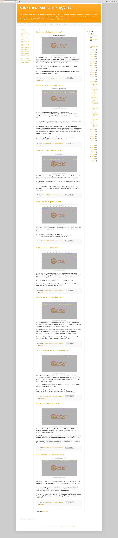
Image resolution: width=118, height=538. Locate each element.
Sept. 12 (93, 136)
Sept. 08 (93, 145)
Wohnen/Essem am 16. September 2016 (53, 350)
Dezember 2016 (93, 36)
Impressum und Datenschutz (28, 519)
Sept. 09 (93, 143)
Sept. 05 (93, 152)
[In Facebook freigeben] (71, 78)
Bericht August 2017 (26, 60)
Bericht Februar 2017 (26, 49)
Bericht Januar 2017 (25, 47)
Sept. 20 (93, 72)
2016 (90, 34)
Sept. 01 (93, 161)
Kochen (58, 24)
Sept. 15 (93, 129)
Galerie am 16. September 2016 (49, 297)
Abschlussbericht (25, 62)
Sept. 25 (93, 61)
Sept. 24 (93, 63)
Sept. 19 (93, 74)
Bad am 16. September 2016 (48, 403)
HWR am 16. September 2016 (48, 150)
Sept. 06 (93, 149)
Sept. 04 (93, 154)
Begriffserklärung (25, 33)
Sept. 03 (93, 156)
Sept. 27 (93, 56)
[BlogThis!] (67, 78)
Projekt (23, 29)
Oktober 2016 (93, 43)
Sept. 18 (93, 76)
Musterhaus (24, 31)
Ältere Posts (78, 509)
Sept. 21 (93, 70)
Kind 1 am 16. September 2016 (49, 202)
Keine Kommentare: (59, 78)
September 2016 (94, 46)
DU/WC (25, 24)
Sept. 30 (93, 50)
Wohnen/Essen (75, 24)
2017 (90, 31)
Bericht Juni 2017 (25, 57)
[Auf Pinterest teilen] (73, 78)
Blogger (73, 526)
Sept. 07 (93, 147)
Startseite (59, 509)
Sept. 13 (93, 134)
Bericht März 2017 (25, 51)
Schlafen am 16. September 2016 (50, 455)
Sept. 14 (93, 131)
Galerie (33, 24)
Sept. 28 (93, 54)
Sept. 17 (93, 79)
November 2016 (93, 39)
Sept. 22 (93, 67)
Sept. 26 (93, 58)
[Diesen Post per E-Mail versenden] (66, 78)
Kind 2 (51, 24)
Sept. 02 (93, 158)
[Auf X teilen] (69, 78)
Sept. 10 (93, 140)
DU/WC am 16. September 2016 (49, 248)
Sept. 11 (93, 138)
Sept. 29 (93, 52)
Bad (19, 24)
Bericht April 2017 (25, 53)
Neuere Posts (40, 509)
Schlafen (65, 24)
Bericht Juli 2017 (25, 58)
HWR (39, 24)
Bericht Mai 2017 (25, 55)
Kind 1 (45, 24)
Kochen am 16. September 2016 (49, 85)
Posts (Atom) (45, 511)
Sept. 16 (93, 81)
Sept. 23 (93, 65)
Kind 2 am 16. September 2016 (49, 32)
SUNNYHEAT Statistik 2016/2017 (45, 8)
